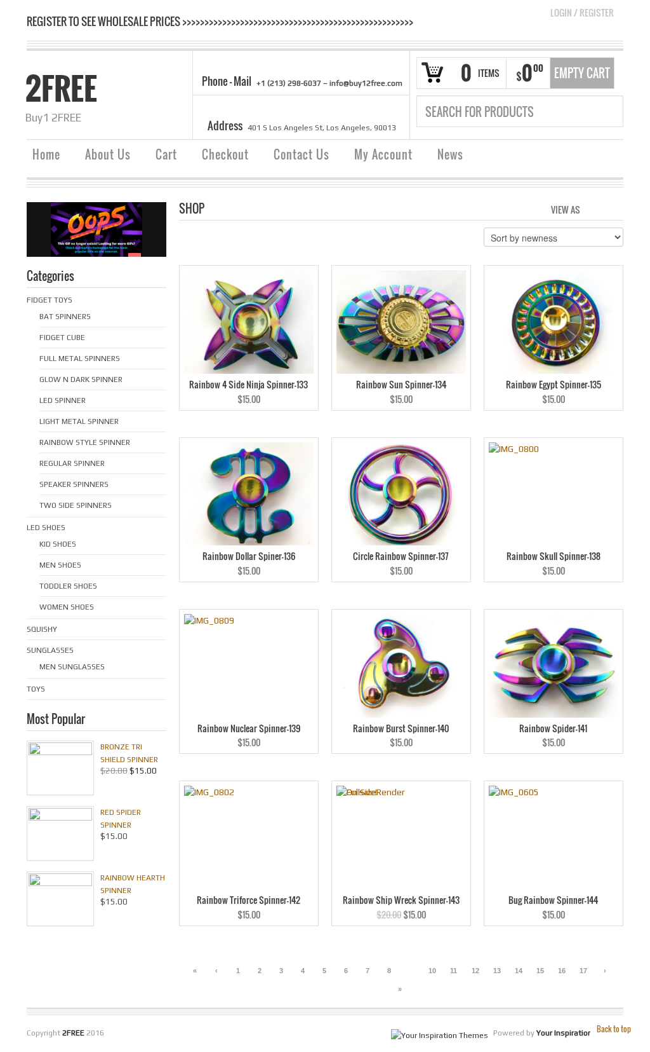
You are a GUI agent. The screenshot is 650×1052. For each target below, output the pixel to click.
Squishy (42, 629)
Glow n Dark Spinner (81, 379)
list (614, 208)
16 (562, 970)
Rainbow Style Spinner (84, 442)
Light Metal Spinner (79, 421)
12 (475, 970)
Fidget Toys (49, 300)
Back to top (614, 1028)
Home (46, 154)
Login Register (582, 12)
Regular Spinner (72, 463)
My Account (383, 154)
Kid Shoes (57, 544)
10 (432, 970)
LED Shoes (46, 527)
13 (497, 970)
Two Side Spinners (75, 505)
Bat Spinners (65, 316)
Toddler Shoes (68, 586)
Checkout (225, 154)
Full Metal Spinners (79, 358)
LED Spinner (62, 400)
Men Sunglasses (72, 666)
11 (453, 970)
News (450, 154)
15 (540, 970)
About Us (108, 154)
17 (583, 970)
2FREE (61, 88)
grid (593, 208)
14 (518, 970)
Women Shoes (66, 607)
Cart (166, 154)
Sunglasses (50, 650)
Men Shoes (60, 565)
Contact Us (301, 154)
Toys (36, 689)
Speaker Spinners (74, 484)
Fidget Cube (62, 337)
